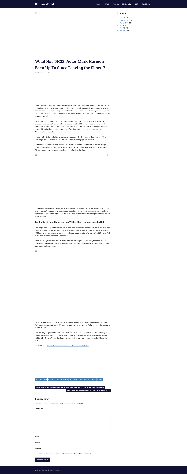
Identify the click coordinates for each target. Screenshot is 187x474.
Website (38, 448)
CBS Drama (43, 379)
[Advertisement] (73, 88)
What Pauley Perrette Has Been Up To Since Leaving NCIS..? (87, 391)
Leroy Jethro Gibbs (62, 379)
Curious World (44, 4)
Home (97, 4)
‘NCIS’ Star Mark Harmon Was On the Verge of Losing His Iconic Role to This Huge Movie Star (70, 387)
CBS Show (51, 379)
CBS (37, 379)
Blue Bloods (146, 4)
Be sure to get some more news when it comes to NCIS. (68, 346)
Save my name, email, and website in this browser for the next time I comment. (64, 454)
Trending (116, 4)
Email (37, 442)
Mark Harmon (73, 379)
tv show (99, 379)
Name (37, 437)
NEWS (107, 4)
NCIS (136, 4)
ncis (80, 379)
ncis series (86, 379)
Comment (39, 409)
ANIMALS (123, 18)
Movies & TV (126, 4)
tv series (93, 379)
